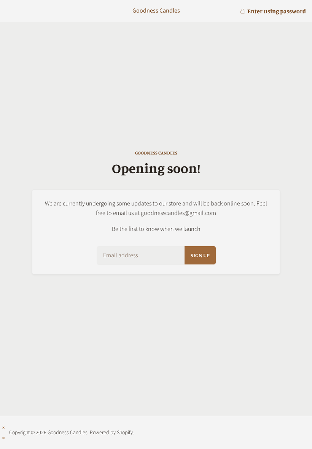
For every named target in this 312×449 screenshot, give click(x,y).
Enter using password (276, 11)
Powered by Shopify (111, 432)
